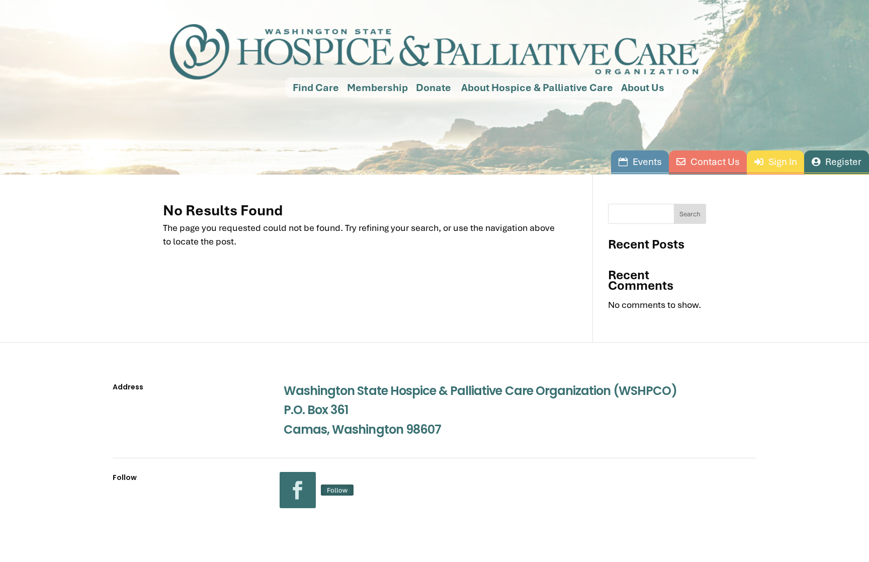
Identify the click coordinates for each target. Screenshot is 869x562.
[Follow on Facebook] (298, 490)
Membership (377, 87)
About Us (642, 87)
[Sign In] (775, 161)
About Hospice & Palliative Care (536, 87)
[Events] (640, 161)
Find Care (316, 87)
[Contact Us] (708, 161)
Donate (433, 87)
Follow (337, 490)
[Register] (836, 161)
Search (690, 213)
